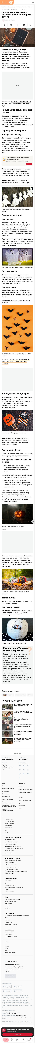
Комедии (7, 906)
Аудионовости (8, 830)
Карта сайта (22, 805)
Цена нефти (8, 880)
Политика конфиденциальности (7, 802)
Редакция (4, 785)
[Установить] (17, 1032)
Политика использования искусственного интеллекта (9, 806)
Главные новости (9, 821)
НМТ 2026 (7, 920)
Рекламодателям (6, 796)
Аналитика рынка (9, 932)
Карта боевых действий (11, 842)
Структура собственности (25, 800)
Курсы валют (8, 883)
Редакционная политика (8, 788)
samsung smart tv (18, 991)
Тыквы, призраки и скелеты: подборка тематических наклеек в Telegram (16, 361)
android (7, 986)
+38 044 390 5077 (23, 759)
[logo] (11, 2)
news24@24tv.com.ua (7, 759)
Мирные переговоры (10, 844)
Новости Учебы (9, 913)
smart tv (7, 991)
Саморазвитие (8, 922)
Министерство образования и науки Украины (17, 915)
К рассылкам (10, 976)
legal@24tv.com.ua (21, 1015)
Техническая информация (25, 792)
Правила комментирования (25, 789)
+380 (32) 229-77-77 (11, 1013)
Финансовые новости (10, 885)
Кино (6, 897)
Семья (3, 6)
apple (18, 986)
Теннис (6, 948)
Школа (6, 918)
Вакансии (21, 797)
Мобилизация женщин (11, 864)
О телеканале (5, 791)
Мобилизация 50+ (9, 862)
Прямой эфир (8, 825)
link (19, 765)
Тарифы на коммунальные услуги (14, 887)
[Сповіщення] (33, 2)
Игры (20, 808)
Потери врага (8, 853)
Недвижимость (9, 930)
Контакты (21, 795)
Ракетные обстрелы (10, 839)
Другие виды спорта (10, 952)
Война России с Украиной (13, 837)
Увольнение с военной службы (13, 860)
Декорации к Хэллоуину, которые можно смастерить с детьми (24, 6)
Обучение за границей (11, 924)
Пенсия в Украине (9, 891)
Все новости (8, 819)
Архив (20, 803)
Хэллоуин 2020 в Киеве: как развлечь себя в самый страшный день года (16, 104)
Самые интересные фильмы (12, 899)
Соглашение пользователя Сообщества (25, 786)
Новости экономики (11, 878)
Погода (6, 832)
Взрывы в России (9, 850)
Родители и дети (11, 6)
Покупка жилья (9, 934)
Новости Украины (9, 823)
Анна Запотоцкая (10, 20)
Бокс (6, 944)
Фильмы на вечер (9, 903)
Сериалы (7, 908)
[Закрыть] (32, 1029)
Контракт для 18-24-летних (12, 867)
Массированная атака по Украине (14, 848)
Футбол (7, 946)
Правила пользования (7, 799)
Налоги (7, 889)
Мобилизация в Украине (12, 858)
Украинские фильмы (10, 901)
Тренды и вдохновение (11, 936)
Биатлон (7, 950)
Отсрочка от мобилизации (12, 869)
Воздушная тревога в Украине (13, 846)
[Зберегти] (30, 25)
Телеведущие (5, 793)
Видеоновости (8, 827)
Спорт (6, 942)
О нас (3, 783)
